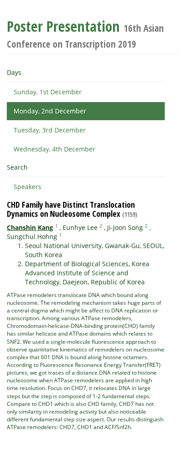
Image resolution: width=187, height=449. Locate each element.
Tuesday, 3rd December (50, 130)
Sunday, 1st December (48, 92)
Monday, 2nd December (50, 111)
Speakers (27, 186)
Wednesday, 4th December (54, 149)
